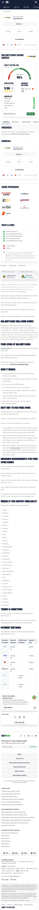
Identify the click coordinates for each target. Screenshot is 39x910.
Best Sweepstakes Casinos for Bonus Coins (14, 815)
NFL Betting (5, 844)
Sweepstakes (12, 265)
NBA (16, 853)
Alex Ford (29, 275)
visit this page (22, 291)
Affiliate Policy (18, 905)
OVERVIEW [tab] (6, 122)
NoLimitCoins (5, 348)
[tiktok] (20, 735)
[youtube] (35, 735)
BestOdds (3, 265)
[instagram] (32, 735)
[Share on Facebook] (24, 717)
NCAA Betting (6, 841)
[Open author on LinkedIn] (35, 707)
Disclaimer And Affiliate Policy (19, 762)
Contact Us (19, 758)
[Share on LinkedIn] (19, 717)
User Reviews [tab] (26, 122)
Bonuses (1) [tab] (15, 122)
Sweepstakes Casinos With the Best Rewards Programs (18, 817)
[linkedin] (28, 735)
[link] (7, 17)
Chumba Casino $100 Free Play (11, 791)
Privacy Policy (19, 771)
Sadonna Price (11, 275)
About (19, 754)
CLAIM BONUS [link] (19, 39)
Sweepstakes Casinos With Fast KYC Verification (16, 820)
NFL (7, 853)
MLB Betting (5, 836)
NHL (34, 853)
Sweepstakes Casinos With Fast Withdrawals (15, 823)
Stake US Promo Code (8, 825)
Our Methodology (19, 767)
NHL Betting (5, 846)
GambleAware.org (14, 876)
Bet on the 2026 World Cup (10, 833)
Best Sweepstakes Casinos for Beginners (14, 812)
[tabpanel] (19, 194)
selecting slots (15, 448)
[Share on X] (15, 717)
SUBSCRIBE (33, 747)
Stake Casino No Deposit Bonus (11, 794)
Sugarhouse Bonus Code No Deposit (12, 804)
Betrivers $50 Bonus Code (9, 796)
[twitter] (24, 735)
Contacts (9, 905)
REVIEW (18, 24)
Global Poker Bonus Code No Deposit (13, 799)
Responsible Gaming (19, 775)
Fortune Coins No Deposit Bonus (11, 802)
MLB (25, 853)
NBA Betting (5, 838)
